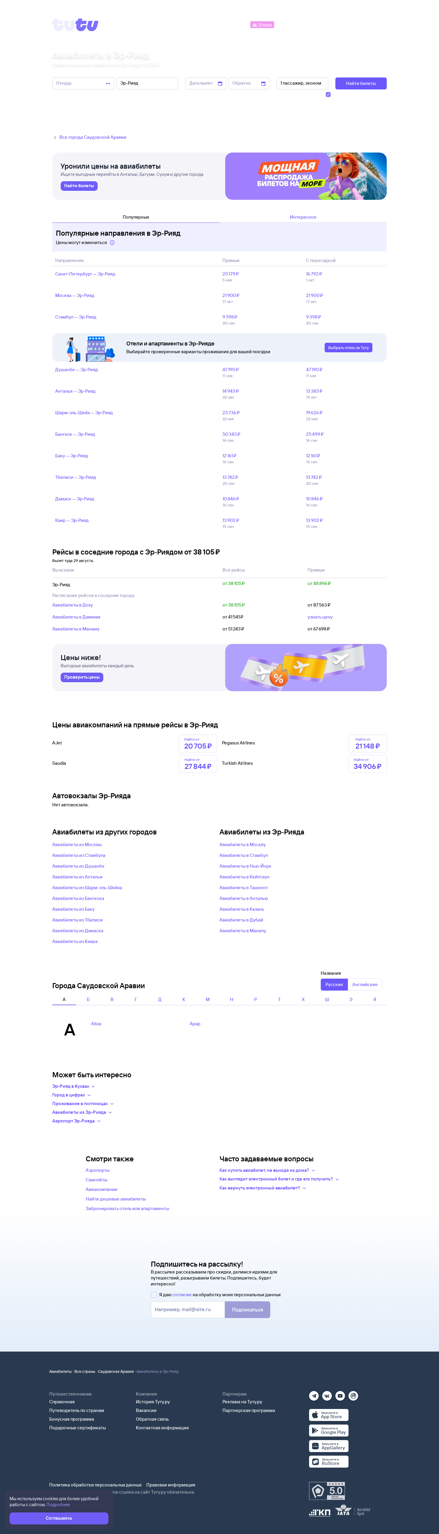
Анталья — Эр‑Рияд (75, 391)
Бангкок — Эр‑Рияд (75, 434)
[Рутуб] (353, 1394)
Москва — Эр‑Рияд (74, 295)
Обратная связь (152, 1419)
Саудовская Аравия (116, 1371)
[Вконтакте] (327, 1394)
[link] (79, 186)
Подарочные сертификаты (77, 1428)
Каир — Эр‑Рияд (72, 520)
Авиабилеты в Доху (72, 605)
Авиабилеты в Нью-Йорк (245, 866)
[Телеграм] (314, 1394)
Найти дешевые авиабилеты (116, 1199)
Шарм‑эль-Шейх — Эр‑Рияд (84, 412)
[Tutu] (75, 25)
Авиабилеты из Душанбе (78, 866)
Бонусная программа (71, 1419)
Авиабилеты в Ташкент (244, 887)
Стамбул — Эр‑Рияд (75, 317)
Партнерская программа (248, 1410)
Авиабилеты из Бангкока (78, 898)
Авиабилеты (60, 1371)
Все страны (84, 1371)
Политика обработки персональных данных (95, 1485)
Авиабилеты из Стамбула (78, 855)
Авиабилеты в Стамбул (244, 855)
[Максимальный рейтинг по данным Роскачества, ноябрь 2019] (327, 1491)
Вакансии (146, 1410)
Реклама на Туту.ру (242, 1401)
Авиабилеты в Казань (242, 909)
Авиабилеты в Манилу (243, 930)
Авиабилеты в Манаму (75, 629)
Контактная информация (162, 1428)
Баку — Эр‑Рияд (71, 455)
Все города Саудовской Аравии (92, 137)
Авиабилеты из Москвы (77, 844)
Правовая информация (170, 1485)
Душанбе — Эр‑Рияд (76, 369)
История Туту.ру (153, 1401)
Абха (96, 1023)
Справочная (62, 1401)
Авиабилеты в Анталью (244, 898)
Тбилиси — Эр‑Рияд (75, 477)
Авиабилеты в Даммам (76, 617)
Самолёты (96, 1180)
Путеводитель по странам (76, 1410)
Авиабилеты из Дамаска (77, 930)
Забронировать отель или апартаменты (127, 1208)
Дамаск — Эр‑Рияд (74, 499)
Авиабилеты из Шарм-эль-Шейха (87, 887)
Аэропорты (97, 1170)
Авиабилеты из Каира (75, 941)
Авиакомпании (101, 1189)
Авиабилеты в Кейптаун (245, 877)
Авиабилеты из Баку (73, 909)
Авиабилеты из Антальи (77, 877)
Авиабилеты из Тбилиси (77, 920)
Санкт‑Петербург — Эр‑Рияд (85, 274)
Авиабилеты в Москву (243, 844)
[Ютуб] (340, 1394)
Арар (195, 1023)
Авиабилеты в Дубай (241, 920)
